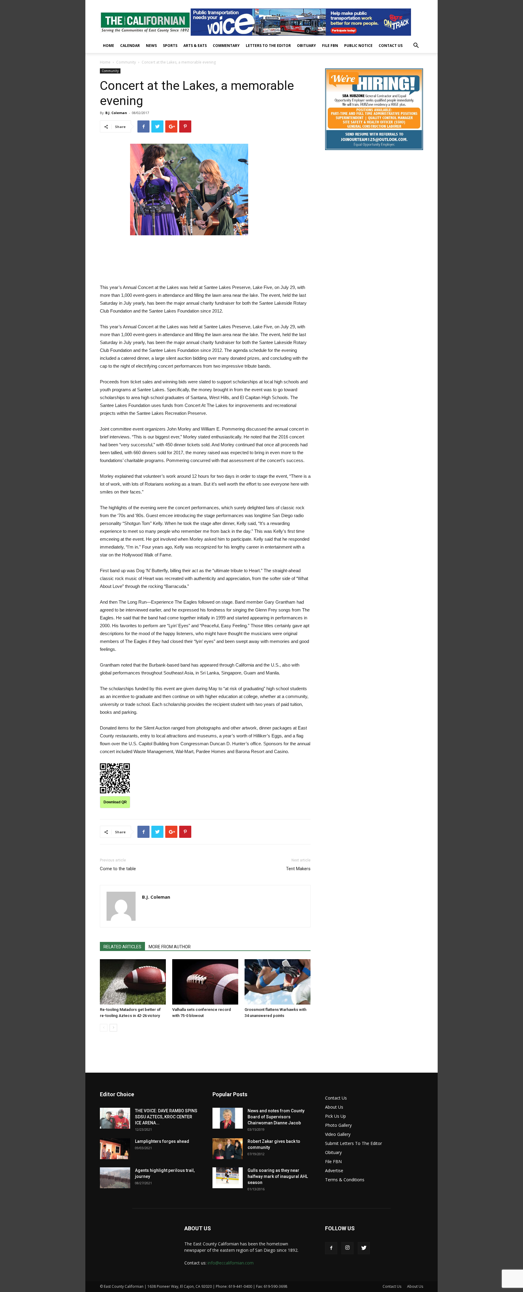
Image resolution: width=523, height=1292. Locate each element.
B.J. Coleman (116, 112)
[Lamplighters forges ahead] (115, 1148)
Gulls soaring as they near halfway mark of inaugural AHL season (278, 1176)
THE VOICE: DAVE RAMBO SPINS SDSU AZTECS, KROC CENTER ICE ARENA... (166, 1116)
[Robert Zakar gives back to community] (227, 1148)
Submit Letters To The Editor (353, 1143)
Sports (170, 45)
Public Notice (358, 45)
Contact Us (391, 45)
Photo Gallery (338, 1125)
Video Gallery (337, 1134)
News (151, 45)
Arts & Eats (195, 45)
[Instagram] (347, 1248)
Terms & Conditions (344, 1179)
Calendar (130, 45)
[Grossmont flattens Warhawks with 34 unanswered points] (278, 982)
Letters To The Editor (268, 45)
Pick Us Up (335, 1116)
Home (108, 45)
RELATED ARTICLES (122, 946)
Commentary (226, 45)
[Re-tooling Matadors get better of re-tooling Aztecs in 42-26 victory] (133, 982)
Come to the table (118, 868)
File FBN (330, 45)
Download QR (115, 802)
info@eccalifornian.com (231, 1263)
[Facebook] (331, 1248)
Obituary (306, 45)
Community (126, 62)
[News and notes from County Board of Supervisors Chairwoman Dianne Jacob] (227, 1118)
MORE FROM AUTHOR (170, 946)
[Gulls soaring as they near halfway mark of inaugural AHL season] (227, 1177)
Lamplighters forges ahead (162, 1141)
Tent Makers (298, 868)
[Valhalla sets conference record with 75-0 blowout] (205, 982)
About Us (334, 1107)
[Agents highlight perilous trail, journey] (115, 1177)
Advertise (334, 1170)
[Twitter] (364, 1248)
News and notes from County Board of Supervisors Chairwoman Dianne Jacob (276, 1116)
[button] (416, 46)
